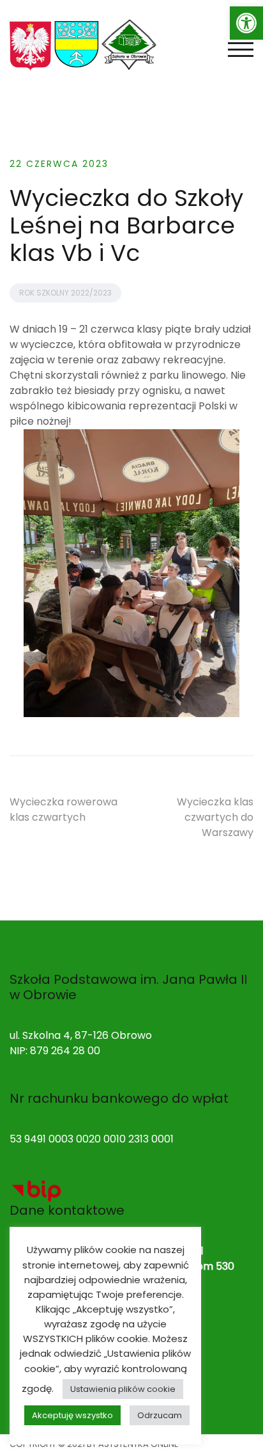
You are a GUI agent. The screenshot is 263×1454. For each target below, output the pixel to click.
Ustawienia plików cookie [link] (123, 1389)
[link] (246, 23)
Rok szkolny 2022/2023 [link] (65, 292)
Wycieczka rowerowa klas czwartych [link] (63, 809)
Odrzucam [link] (159, 1415)
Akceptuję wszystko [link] (72, 1415)
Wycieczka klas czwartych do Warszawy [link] (215, 817)
